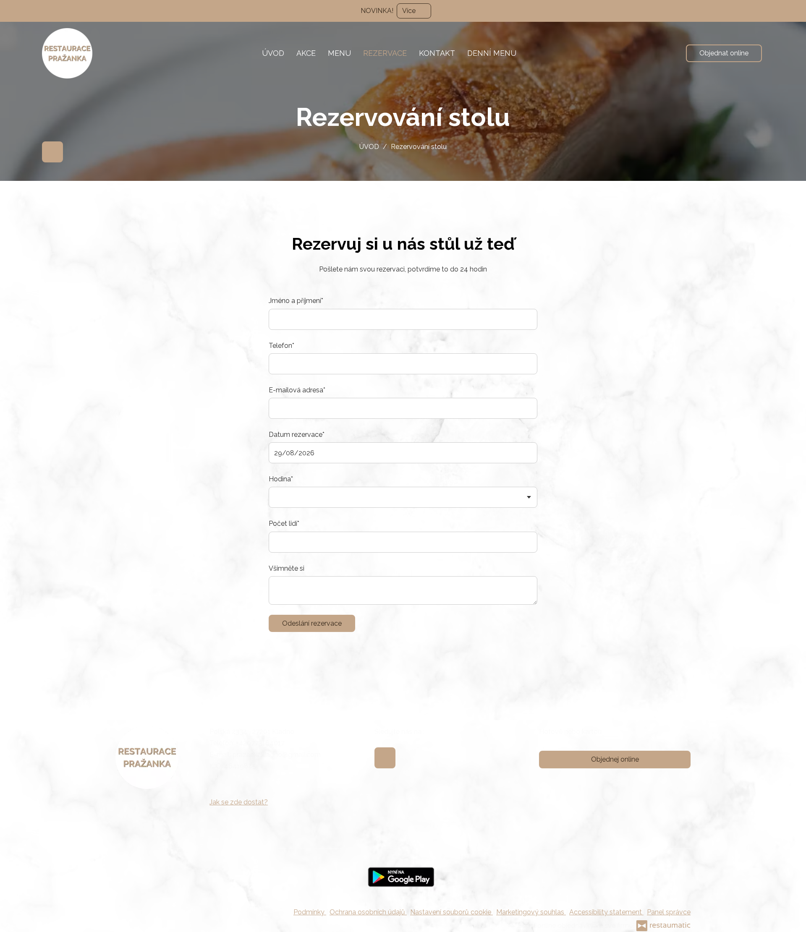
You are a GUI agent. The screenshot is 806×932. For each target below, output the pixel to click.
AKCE (306, 53)
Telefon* (281, 346)
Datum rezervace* (296, 435)
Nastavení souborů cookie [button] (451, 912)
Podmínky (309, 912)
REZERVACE (385, 53)
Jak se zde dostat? (238, 802)
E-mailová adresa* (297, 390)
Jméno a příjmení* (296, 301)
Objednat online (723, 53)
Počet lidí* (284, 523)
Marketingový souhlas (531, 912)
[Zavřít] (795, 10)
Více (409, 11)
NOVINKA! (377, 11)
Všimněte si (286, 568)
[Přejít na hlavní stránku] (67, 53)
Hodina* (281, 479)
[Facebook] (52, 151)
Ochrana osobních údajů (368, 912)
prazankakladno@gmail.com (277, 755)
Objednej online (615, 759)
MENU (339, 53)
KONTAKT (437, 53)
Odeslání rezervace (312, 623)
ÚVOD (273, 53)
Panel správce (669, 912)
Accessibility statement (606, 912)
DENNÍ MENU (491, 53)
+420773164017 (260, 743)
